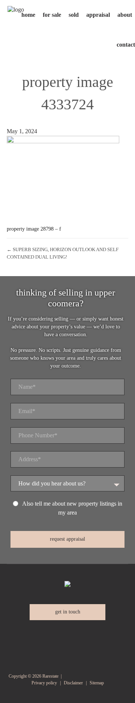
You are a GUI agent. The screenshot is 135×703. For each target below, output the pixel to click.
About (124, 15)
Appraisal (98, 15)
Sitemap (97, 682)
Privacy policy (44, 682)
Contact (126, 44)
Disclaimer (73, 682)
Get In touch (67, 612)
